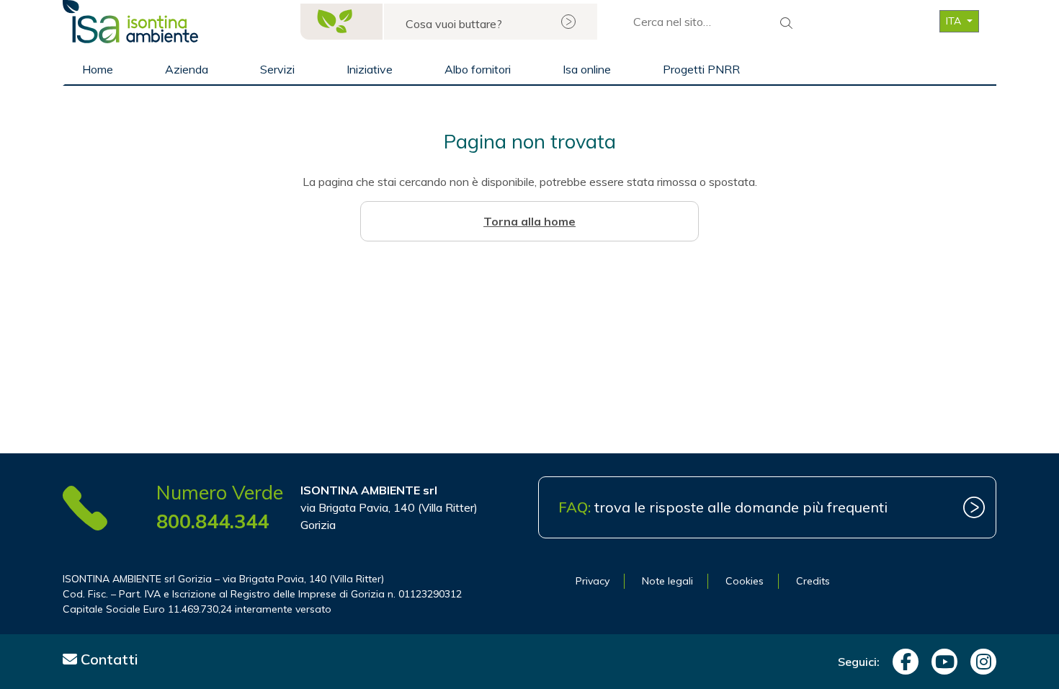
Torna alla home (529, 221)
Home (97, 69)
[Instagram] (979, 662)
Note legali (667, 580)
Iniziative (370, 69)
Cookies (744, 580)
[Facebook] (902, 662)
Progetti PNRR (701, 69)
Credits (813, 580)
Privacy (592, 580)
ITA (955, 20)
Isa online (587, 69)
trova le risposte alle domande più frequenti (723, 507)
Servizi (277, 69)
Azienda (186, 69)
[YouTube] (940, 662)
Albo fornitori (477, 69)
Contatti (107, 659)
